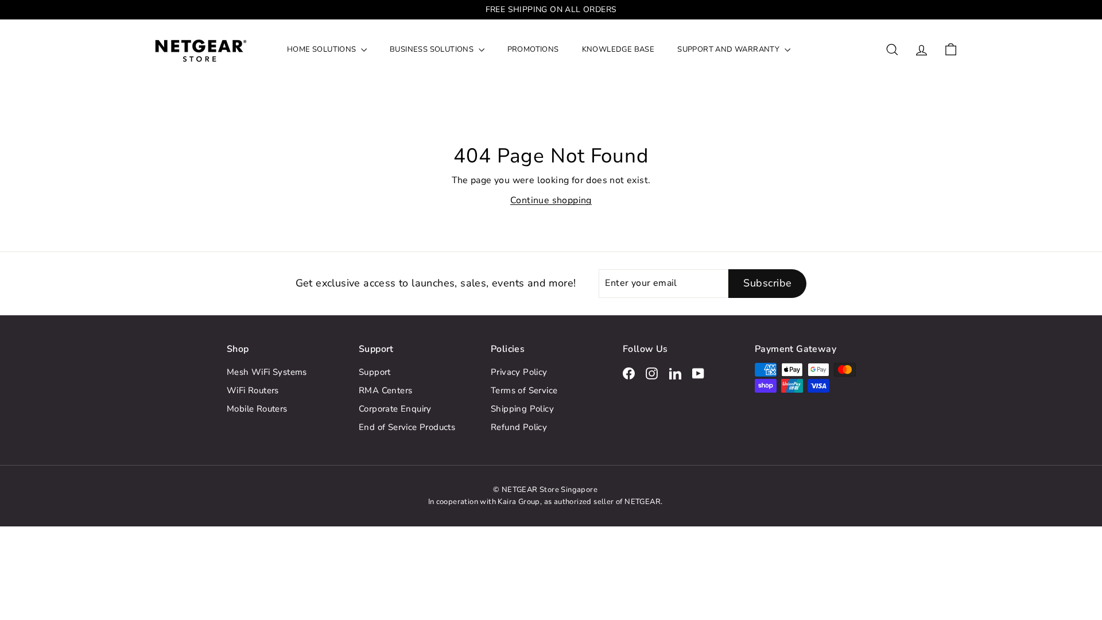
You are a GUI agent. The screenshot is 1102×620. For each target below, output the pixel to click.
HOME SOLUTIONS (322, 49)
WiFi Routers (253, 390)
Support (375, 372)
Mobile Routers (257, 408)
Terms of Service (524, 390)
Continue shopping (551, 200)
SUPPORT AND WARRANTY (729, 49)
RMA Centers (385, 390)
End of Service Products (407, 427)
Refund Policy (519, 427)
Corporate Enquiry (395, 408)
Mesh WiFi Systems (267, 372)
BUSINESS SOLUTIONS (433, 49)
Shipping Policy (522, 408)
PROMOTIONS (533, 49)
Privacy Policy (519, 372)
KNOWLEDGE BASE (618, 49)
